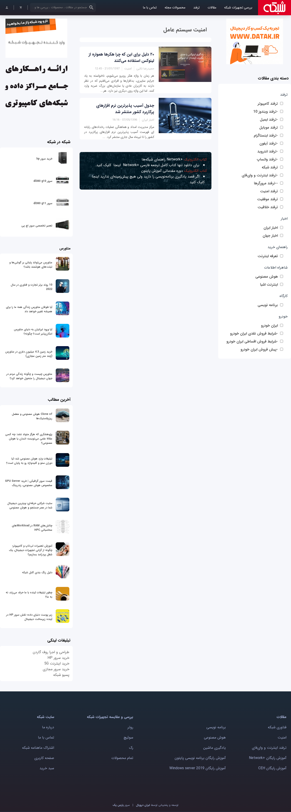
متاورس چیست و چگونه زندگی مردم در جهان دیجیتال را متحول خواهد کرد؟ (29, 376)
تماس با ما (150, 7)
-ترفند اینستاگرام (266, 135)
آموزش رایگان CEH (272, 768)
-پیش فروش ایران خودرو (259, 349)
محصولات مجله (175, 7)
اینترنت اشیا (269, 284)
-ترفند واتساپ (267, 159)
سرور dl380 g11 (42, 203)
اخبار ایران (270, 228)
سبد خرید (47, 768)
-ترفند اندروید (267, 151)
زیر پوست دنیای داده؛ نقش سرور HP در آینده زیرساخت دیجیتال (29, 617)
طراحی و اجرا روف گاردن (51, 652)
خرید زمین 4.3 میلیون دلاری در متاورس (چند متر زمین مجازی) (28, 354)
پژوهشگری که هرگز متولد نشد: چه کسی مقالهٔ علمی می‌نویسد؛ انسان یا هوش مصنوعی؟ (28, 438)
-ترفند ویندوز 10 (265, 111)
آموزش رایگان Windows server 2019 (197, 768)
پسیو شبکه (61, 675)
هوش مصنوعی (266, 276)
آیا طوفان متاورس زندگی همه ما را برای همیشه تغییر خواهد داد (29, 309)
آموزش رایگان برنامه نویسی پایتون (200, 758)
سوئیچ (128, 737)
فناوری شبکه (277, 727)
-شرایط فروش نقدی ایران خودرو (254, 333)
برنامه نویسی (268, 305)
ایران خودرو (269, 325)
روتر (130, 727)
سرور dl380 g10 (42, 181)
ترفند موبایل (268, 127)
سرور (121, 805)
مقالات (212, 7)
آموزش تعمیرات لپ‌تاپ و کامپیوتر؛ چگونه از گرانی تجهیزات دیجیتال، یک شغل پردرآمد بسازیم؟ (30, 550)
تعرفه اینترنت (268, 256)
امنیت (282, 737)
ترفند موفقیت (267, 199)
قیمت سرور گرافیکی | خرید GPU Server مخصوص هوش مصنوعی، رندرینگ (28, 483)
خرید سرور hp (44, 159)
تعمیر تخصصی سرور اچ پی (36, 225)
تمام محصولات (122, 758)
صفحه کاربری (44, 758)
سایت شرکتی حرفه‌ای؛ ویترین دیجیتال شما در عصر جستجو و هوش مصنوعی (29, 505)
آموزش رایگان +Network (267, 758)
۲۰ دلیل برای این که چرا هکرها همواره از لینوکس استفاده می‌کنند (121, 57)
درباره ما (48, 727)
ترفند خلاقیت (268, 207)
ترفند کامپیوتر (268, 104)
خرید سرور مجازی (56, 669)
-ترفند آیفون (268, 143)
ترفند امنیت (269, 191)
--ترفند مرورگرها (266, 183)
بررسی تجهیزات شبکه (238, 7)
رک (131, 748)
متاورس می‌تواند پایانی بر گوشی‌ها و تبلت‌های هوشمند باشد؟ (30, 264)
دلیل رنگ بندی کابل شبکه (37, 572)
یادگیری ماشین (214, 748)
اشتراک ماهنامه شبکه (38, 748)
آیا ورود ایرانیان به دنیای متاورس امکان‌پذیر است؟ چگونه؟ (33, 331)
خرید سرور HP (58, 658)
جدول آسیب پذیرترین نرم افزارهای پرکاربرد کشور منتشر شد (125, 108)
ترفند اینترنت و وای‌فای (269, 748)
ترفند (196, 7)
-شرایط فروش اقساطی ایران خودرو (252, 341)
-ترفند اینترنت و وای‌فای (260, 175)
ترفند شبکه (270, 167)
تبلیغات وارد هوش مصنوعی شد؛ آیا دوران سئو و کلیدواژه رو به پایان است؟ (29, 461)
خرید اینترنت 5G (56, 663)
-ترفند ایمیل (269, 119)
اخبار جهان (270, 236)
